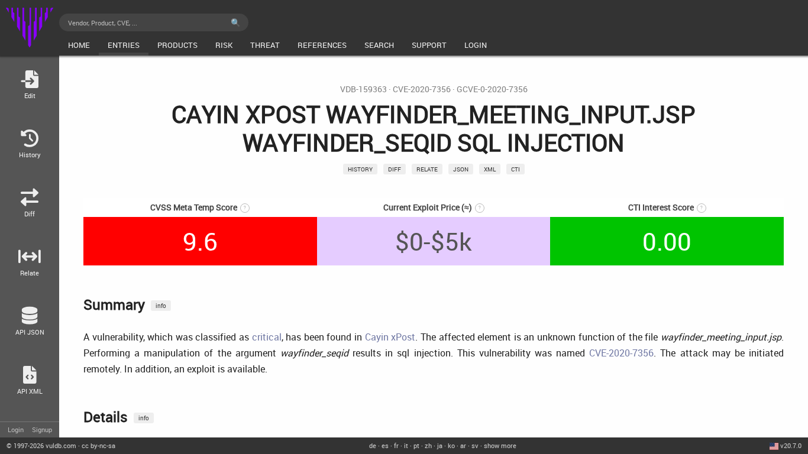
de (372, 445)
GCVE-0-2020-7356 (492, 89)
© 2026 (41, 445)
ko (451, 445)
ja (439, 445)
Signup (42, 429)
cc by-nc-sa (98, 445)
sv (475, 445)
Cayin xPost (390, 336)
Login (16, 429)
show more (500, 445)
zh (428, 445)
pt (416, 445)
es (385, 445)
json (460, 169)
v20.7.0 (790, 445)
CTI (515, 169)
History (360, 169)
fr (396, 445)
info (161, 305)
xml (490, 169)
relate (427, 169)
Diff (394, 169)
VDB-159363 (363, 89)
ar (463, 445)
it (406, 445)
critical (267, 336)
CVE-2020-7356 (422, 89)
